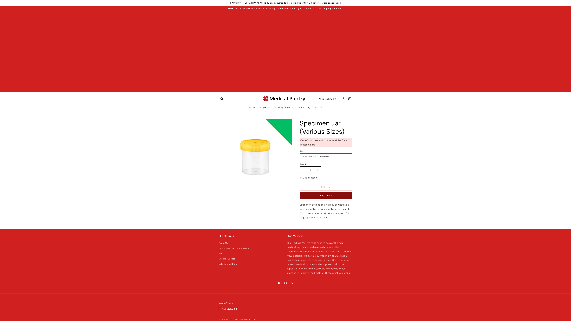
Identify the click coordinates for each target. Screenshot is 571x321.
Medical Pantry (232, 319)
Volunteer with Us (228, 264)
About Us (223, 243)
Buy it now (326, 195)
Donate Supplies (227, 259)
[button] (222, 99)
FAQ (221, 253)
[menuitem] (252, 107)
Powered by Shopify (247, 319)
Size (301, 151)
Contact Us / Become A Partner (234, 248)
